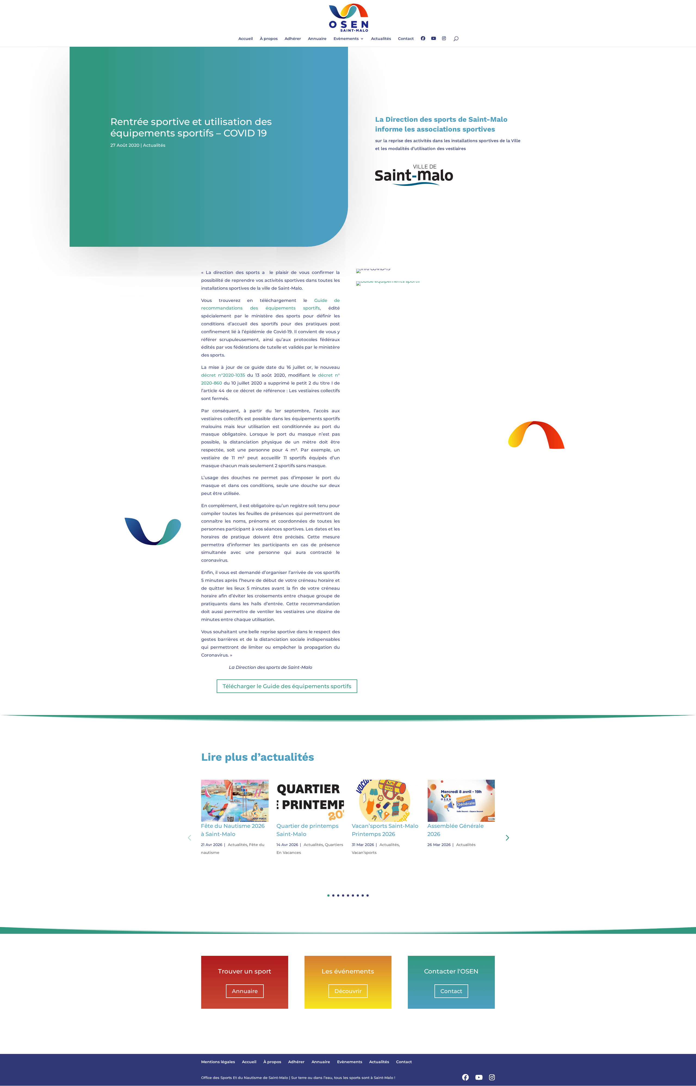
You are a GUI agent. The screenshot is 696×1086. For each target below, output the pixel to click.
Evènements (346, 39)
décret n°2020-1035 (223, 375)
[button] (506, 837)
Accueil (245, 39)
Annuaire (317, 39)
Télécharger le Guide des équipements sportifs (287, 686)
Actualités (381, 39)
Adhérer (293, 39)
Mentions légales (218, 1061)
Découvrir (348, 991)
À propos (269, 39)
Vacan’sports (364, 852)
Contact (406, 39)
